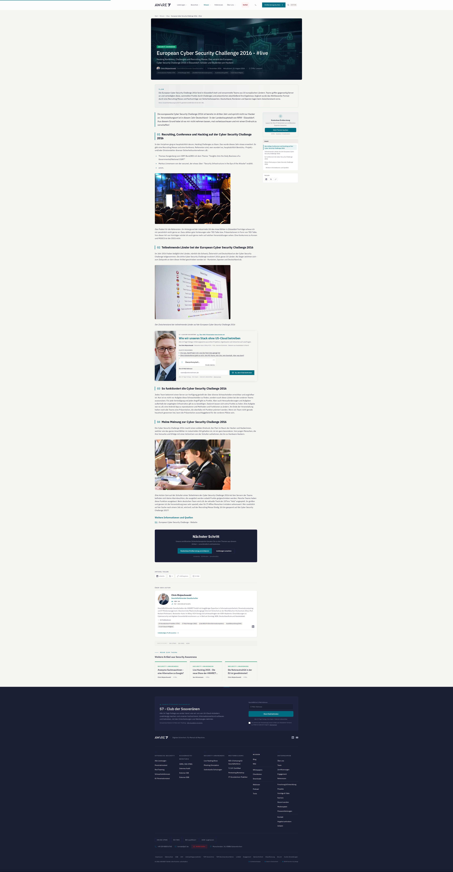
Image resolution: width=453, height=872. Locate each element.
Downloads (257, 779)
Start (156, 16)
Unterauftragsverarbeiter (193, 857)
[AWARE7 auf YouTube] (297, 737)
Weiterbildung (235, 756)
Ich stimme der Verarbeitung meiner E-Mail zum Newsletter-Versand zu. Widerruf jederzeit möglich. (271, 724)
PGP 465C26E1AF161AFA (182, 604)
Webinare (256, 785)
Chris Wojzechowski (168, 68)
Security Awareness (214, 756)
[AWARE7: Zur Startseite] (163, 5)
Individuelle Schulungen (213, 770)
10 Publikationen (165, 620)
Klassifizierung (270, 857)
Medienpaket (282, 807)
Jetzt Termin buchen (280, 130)
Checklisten (257, 774)
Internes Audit (184, 768)
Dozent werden (283, 802)
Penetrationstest (161, 765)
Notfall (245, 5)
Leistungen (181, 5)
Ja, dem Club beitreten (243, 373)
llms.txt (279, 857)
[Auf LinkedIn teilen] (266, 179)
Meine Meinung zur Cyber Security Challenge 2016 (279, 163)
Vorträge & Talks (283, 793)
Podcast (256, 789)
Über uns (230, 5)
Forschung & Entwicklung (286, 784)
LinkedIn (162, 576)
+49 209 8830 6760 (165, 846)
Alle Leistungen (160, 761)
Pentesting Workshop (236, 773)
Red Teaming (159, 770)
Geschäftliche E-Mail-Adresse (258, 702)
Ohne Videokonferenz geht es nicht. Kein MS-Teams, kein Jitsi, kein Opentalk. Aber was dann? (212, 355)
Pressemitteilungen (284, 811)
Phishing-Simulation (211, 765)
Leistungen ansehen (223, 551)
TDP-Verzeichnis (208, 857)
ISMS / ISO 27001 (185, 764)
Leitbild (238, 857)
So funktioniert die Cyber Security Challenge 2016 (279, 158)
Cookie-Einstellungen (291, 857)
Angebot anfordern (284, 821)
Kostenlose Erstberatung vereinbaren (194, 551)
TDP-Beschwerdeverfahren (225, 857)
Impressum (159, 857)
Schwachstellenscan (162, 774)
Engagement (282, 774)
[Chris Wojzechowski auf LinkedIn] (253, 626)
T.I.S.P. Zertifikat (234, 768)
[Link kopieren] (276, 179)
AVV (181, 857)
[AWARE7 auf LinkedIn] (293, 737)
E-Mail (197, 576)
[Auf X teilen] (271, 179)
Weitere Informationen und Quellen (277, 167)
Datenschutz (217, 377)
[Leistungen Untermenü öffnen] (187, 5)
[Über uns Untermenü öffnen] (235, 5)
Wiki (254, 764)
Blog (167, 16)
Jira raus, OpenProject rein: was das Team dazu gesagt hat (200, 353)
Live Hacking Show (211, 761)
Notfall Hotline (200, 846)
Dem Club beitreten (271, 714)
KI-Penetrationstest (162, 778)
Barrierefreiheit (258, 857)
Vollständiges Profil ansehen (167, 633)
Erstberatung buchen (272, 5)
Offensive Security (165, 756)
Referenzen (219, 5)
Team (279, 765)
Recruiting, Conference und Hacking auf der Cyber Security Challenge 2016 (279, 147)
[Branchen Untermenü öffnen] (200, 5)
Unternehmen (284, 756)
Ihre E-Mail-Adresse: (186, 368)
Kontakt (280, 817)
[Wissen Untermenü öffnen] (210, 5)
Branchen (194, 5)
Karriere (280, 798)
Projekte (280, 789)
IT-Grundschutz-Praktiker (237, 777)
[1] (156, 522)
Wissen (206, 5)
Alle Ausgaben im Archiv (195, 723)
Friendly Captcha (210, 365)
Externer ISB (184, 773)
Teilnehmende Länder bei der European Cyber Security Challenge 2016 (279, 152)
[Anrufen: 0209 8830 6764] (255, 5)
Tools (255, 793)
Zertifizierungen (283, 770)
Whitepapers (257, 770)
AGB (176, 857)
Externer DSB (184, 777)
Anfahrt (280, 826)
